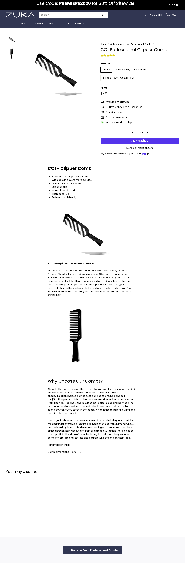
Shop (23, 23)
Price (104, 87)
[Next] (11, 103)
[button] (108, 55)
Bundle (105, 63)
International (59, 23)
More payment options (140, 148)
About (39, 23)
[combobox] (73, 15)
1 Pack (106, 69)
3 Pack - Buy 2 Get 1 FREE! (130, 69)
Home (9, 23)
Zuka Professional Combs (138, 44)
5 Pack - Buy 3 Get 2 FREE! (118, 77)
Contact (82, 23)
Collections (116, 44)
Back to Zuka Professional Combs (94, 550)
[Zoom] (55, 70)
